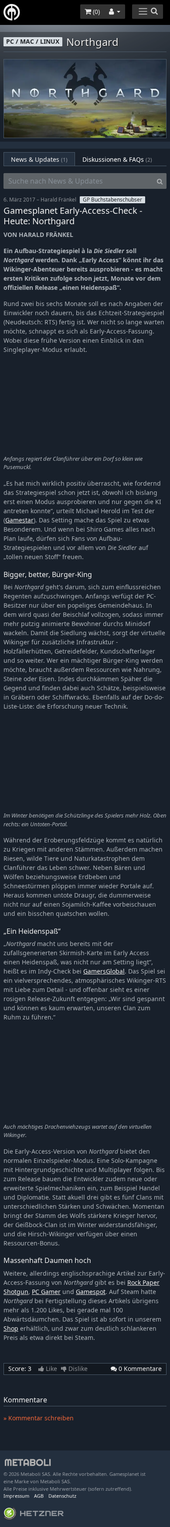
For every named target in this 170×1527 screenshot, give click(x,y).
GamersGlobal (104, 971)
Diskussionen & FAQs (117, 159)
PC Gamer (46, 1291)
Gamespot (90, 1291)
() (95, 11)
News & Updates (39, 159)
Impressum (16, 1495)
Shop (10, 1328)
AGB (39, 1495)
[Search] (160, 181)
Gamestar (19, 520)
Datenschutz (62, 1495)
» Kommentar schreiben (38, 1418)
